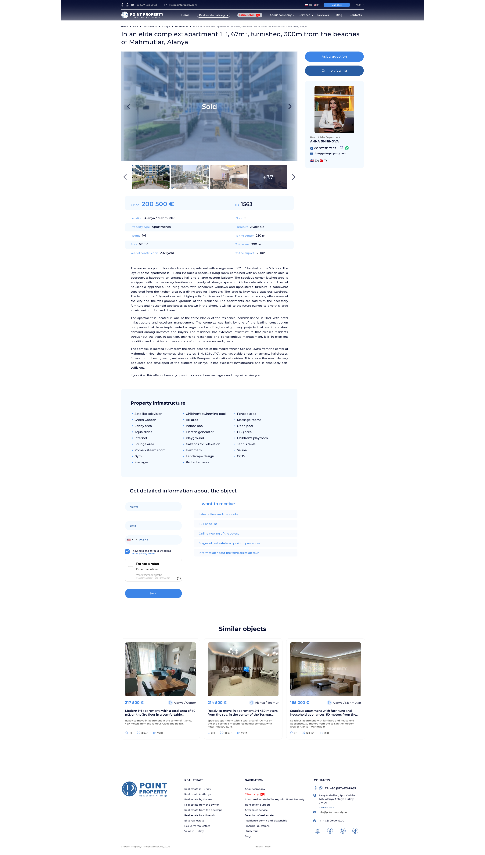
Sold (135, 26)
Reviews (323, 15)
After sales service (256, 810)
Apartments (150, 26)
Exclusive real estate (197, 826)
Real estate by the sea (198, 799)
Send (153, 593)
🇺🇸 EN (317, 5)
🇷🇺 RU (308, 5)
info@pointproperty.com (182, 4)
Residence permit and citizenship (266, 820)
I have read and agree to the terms (151, 552)
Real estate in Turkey (197, 789)
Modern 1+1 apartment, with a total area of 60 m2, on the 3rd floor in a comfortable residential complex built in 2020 (160, 713)
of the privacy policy (143, 553)
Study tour (251, 831)
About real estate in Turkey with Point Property (274, 799)
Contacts (356, 15)
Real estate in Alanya (197, 794)
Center (191, 702)
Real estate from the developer (203, 810)
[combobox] (131, 539)
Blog (339, 15)
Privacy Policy (262, 846)
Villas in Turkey (194, 831)
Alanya (166, 26)
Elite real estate (194, 820)
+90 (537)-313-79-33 (144, 4)
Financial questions (257, 826)
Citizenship (247, 15)
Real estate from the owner (201, 804)
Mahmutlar (181, 26)
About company (255, 789)
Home (185, 15)
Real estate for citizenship (200, 815)
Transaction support (257, 804)
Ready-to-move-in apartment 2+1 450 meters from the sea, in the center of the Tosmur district (243, 713)
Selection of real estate (259, 815)
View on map (326, 807)
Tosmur (273, 702)
